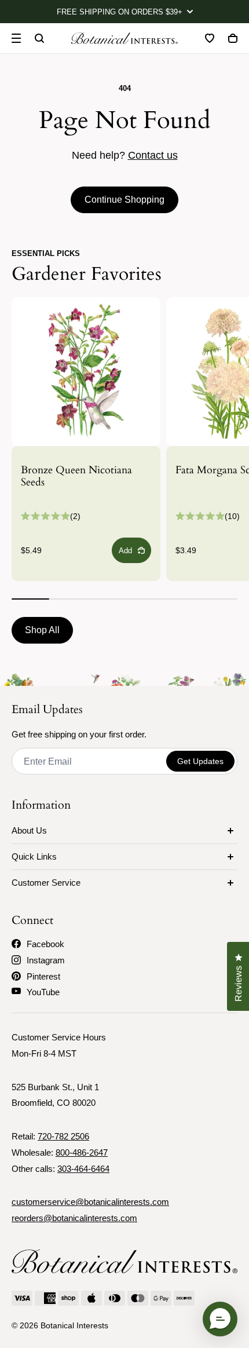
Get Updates (200, 761)
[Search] (39, 38)
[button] (220, 1319)
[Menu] (16, 38)
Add (125, 550)
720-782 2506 (63, 1136)
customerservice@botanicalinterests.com (90, 1202)
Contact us (153, 155)
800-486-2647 (82, 1152)
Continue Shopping (124, 199)
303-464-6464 (83, 1169)
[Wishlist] (209, 38)
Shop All (42, 630)
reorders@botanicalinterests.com (74, 1218)
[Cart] (232, 38)
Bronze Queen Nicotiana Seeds (76, 477)
